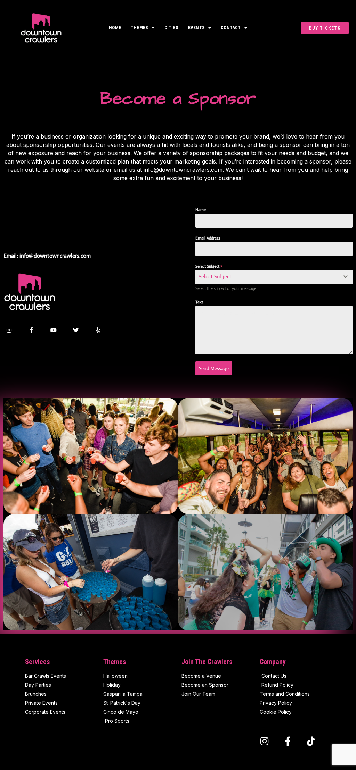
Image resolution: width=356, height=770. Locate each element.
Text (199, 302)
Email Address (207, 238)
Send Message (214, 368)
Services (37, 662)
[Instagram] (9, 330)
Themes (139, 27)
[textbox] (267, 276)
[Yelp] (98, 330)
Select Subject (208, 266)
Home (115, 27)
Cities (171, 27)
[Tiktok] (311, 741)
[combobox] (274, 277)
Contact (231, 27)
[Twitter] (75, 330)
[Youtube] (53, 330)
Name (200, 209)
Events (196, 27)
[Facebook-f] (31, 330)
